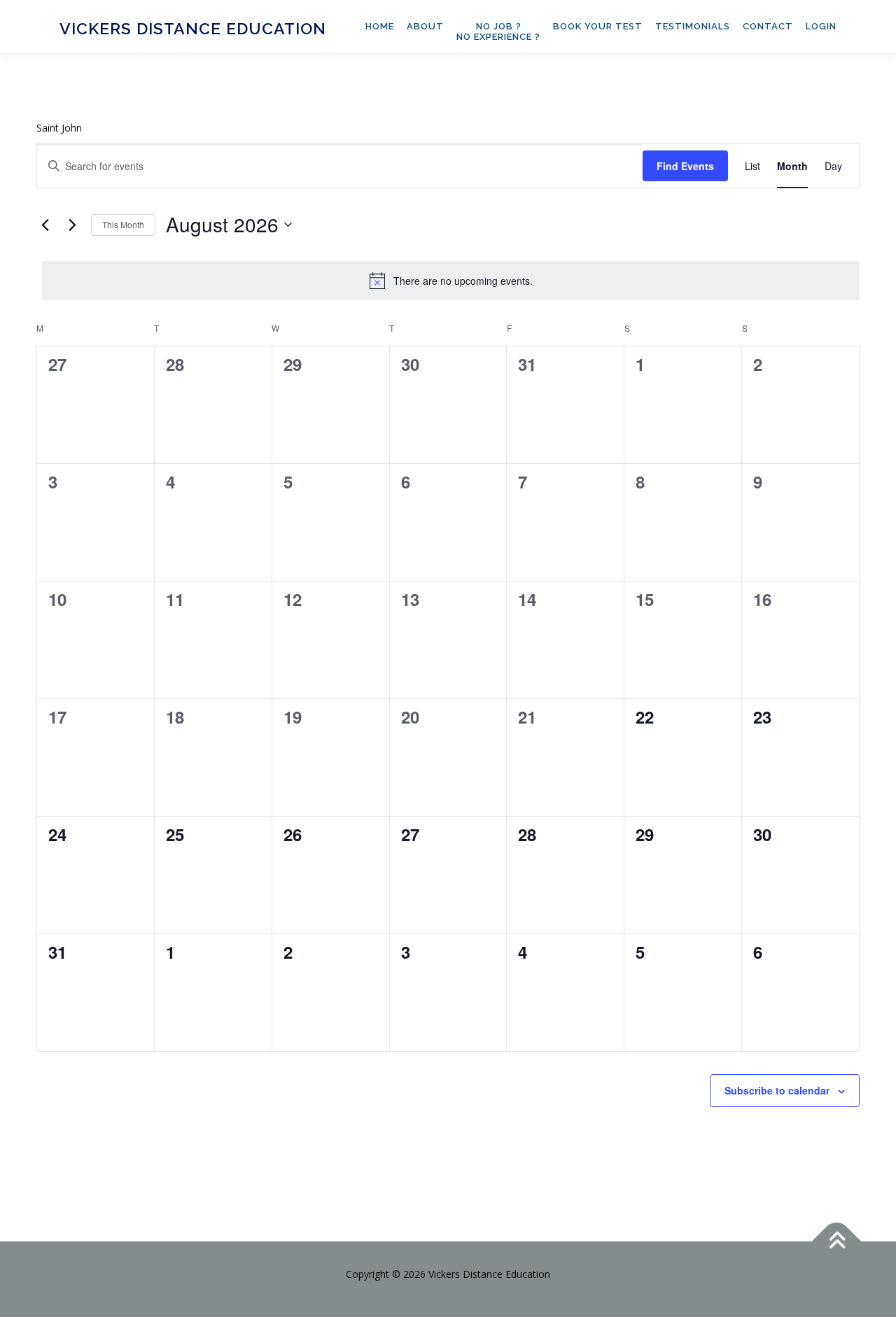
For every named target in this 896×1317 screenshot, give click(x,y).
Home (379, 26)
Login (821, 26)
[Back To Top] (837, 1241)
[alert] (451, 280)
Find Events (685, 166)
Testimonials (692, 26)
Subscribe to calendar (777, 1090)
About (425, 26)
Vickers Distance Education (192, 28)
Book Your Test (598, 26)
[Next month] (72, 224)
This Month (123, 224)
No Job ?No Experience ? (498, 31)
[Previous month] (44, 224)
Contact (768, 26)
